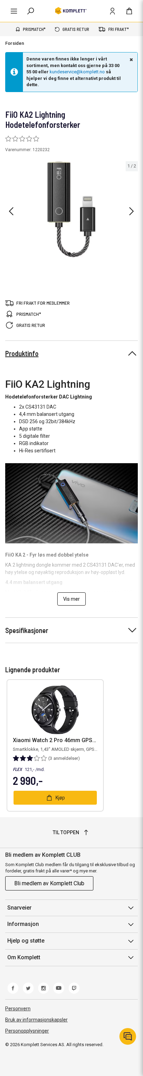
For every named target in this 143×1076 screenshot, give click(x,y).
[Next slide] (131, 211)
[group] (71, 209)
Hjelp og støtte (25, 940)
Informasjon (23, 924)
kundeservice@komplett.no (77, 71)
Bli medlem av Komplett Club (49, 883)
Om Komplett (23, 957)
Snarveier (19, 907)
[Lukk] (130, 59)
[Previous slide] (11, 211)
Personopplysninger (27, 1031)
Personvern (18, 1008)
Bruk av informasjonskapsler (36, 1019)
